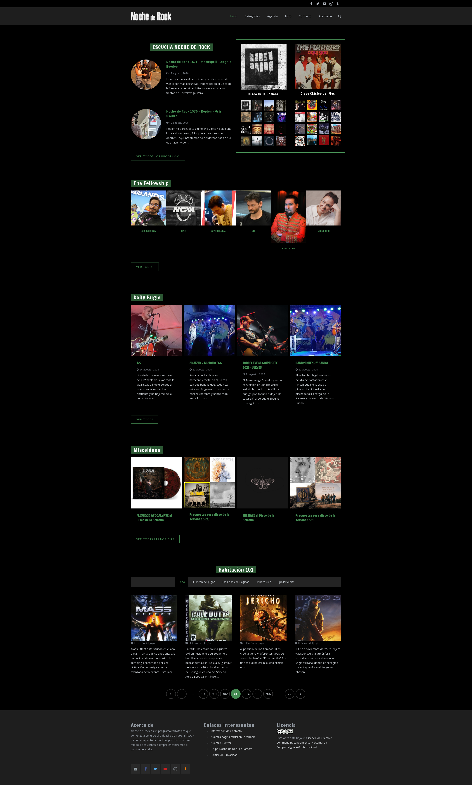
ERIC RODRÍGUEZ (148, 230)
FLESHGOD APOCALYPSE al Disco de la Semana (154, 517)
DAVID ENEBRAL (218, 230)
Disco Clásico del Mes (318, 93)
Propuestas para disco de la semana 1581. (315, 517)
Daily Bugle (147, 297)
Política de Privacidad (224, 755)
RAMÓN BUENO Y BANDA (312, 362)
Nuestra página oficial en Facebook (233, 737)
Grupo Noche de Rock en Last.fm (231, 749)
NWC (183, 230)
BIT (253, 230)
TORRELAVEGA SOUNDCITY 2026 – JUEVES (260, 365)
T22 (139, 362)
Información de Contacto (226, 731)
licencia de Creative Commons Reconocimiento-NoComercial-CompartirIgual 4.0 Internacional (304, 742)
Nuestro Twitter (221, 743)
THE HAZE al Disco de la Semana (258, 517)
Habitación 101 (236, 569)
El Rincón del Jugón (145, 643)
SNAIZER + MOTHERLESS (206, 362)
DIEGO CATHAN (289, 248)
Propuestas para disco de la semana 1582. (209, 516)
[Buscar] (339, 16)
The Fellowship (151, 183)
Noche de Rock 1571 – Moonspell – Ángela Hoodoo (198, 64)
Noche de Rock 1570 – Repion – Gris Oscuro (194, 113)
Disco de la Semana (263, 94)
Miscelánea (146, 450)
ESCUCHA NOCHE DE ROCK (181, 47)
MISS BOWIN (323, 230)
